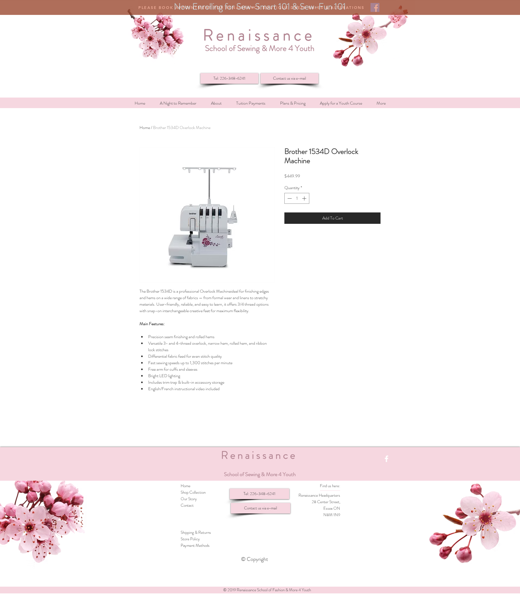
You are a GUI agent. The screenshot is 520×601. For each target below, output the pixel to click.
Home (144, 127)
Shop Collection (193, 492)
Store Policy (190, 539)
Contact (187, 505)
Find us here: (330, 486)
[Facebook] (386, 458)
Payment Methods (195, 545)
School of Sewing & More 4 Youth (259, 48)
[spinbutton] (297, 198)
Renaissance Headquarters (319, 495)
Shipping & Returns (196, 532)
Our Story (189, 499)
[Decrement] (289, 198)
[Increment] (304, 198)
